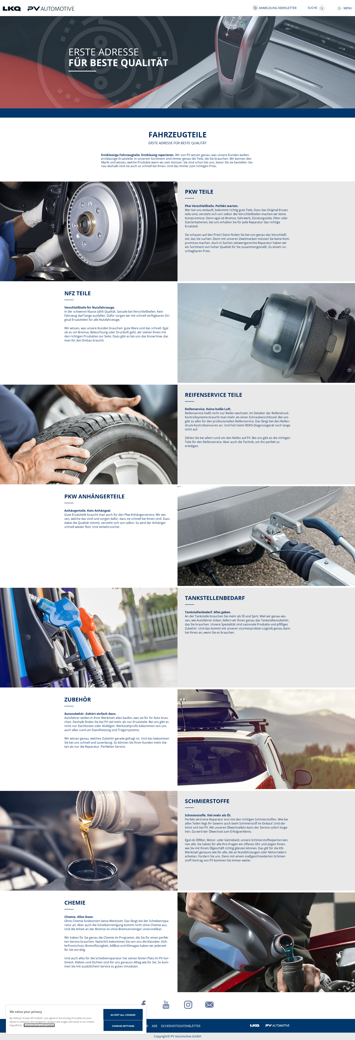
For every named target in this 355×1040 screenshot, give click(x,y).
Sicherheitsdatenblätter (180, 1026)
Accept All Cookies (123, 1015)
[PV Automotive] (51, 8)
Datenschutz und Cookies (39, 1025)
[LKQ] (12, 8)
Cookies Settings (123, 1026)
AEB (154, 1026)
